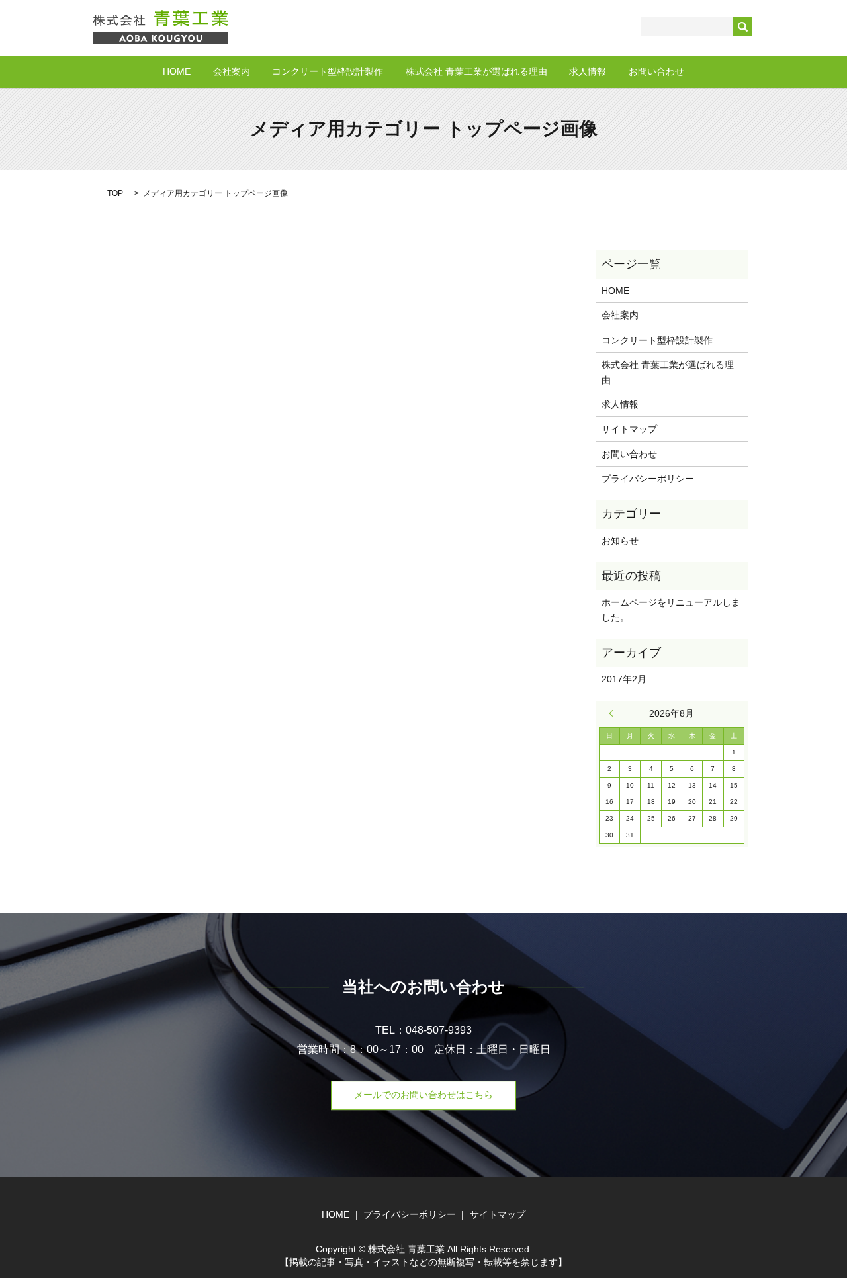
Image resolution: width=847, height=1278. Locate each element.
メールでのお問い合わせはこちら (423, 1094)
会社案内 (231, 71)
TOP (115, 193)
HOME (177, 71)
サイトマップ (629, 429)
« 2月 (615, 713)
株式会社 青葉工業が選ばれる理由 (476, 71)
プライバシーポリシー (648, 478)
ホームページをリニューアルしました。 (671, 609)
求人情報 (587, 71)
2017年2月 (624, 679)
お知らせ (620, 540)
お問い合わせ (656, 71)
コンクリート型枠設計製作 (327, 71)
